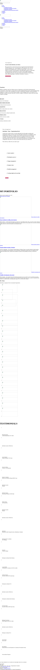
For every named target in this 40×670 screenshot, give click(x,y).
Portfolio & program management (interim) (11, 10)
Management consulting (8, 9)
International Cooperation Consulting (10, 8)
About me (3, 12)
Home (3, 5)
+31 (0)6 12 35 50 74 (6, 668)
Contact (3, 25)
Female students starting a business (7, 247)
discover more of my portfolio (5, 196)
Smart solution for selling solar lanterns (8, 219)
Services (3, 6)
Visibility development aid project (7, 275)
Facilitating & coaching (8, 7)
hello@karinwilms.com (6, 666)
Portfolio (3, 11)
